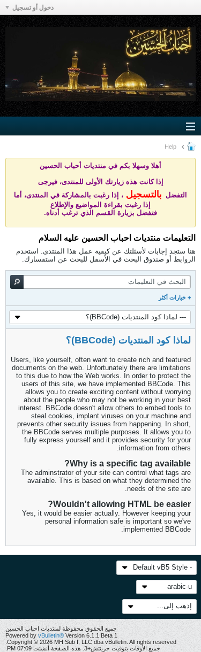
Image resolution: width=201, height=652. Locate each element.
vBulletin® (51, 635)
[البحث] (17, 282)
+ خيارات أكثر (175, 297)
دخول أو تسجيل (33, 7)
